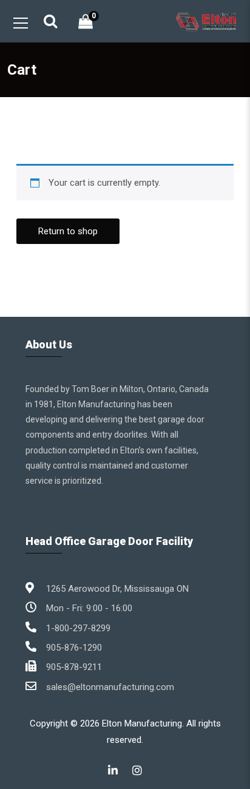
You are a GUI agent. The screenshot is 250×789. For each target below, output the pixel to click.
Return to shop (68, 231)
